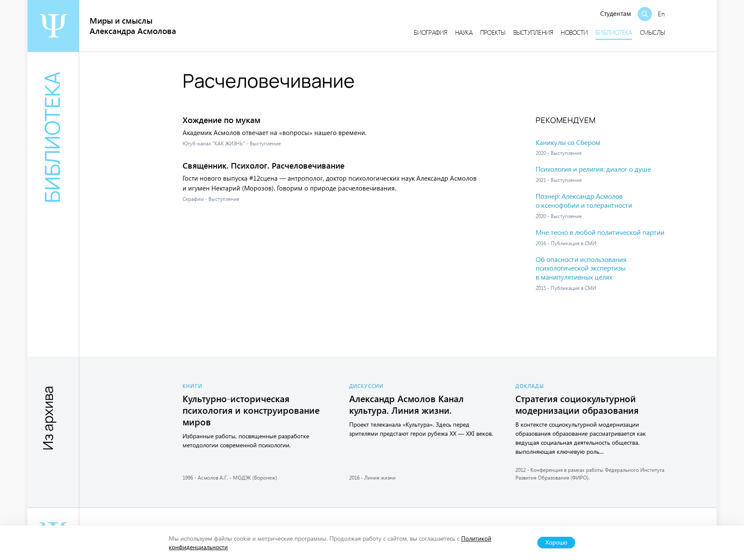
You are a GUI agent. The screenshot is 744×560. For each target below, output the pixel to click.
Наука (463, 32)
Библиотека (613, 32)
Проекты (492, 32)
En (661, 13)
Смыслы (652, 32)
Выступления (533, 32)
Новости (574, 32)
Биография (430, 32)
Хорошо (556, 542)
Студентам (615, 13)
